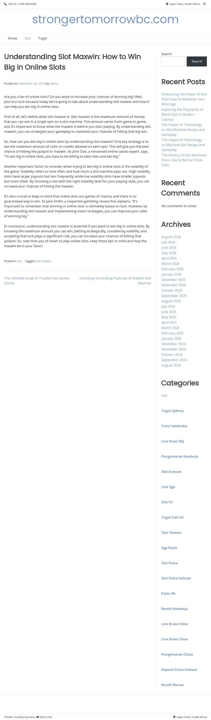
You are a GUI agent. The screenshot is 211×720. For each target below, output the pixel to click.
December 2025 (173, 279)
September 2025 (174, 295)
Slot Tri (167, 502)
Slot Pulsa (169, 563)
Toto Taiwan (171, 532)
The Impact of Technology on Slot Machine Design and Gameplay (183, 129)
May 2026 (168, 253)
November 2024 (173, 349)
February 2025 (172, 333)
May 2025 (168, 317)
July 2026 (168, 242)
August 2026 (171, 237)
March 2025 (170, 328)
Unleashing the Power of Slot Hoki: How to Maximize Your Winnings (184, 99)
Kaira (31, 717)
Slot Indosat (171, 471)
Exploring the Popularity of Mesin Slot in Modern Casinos (182, 114)
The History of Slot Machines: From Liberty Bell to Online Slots (184, 160)
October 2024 (171, 354)
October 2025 (171, 290)
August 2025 (171, 301)
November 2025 (173, 285)
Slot (27, 38)
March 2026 (170, 263)
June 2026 (169, 247)
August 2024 (171, 365)
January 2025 (171, 338)
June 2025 (169, 311)
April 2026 (169, 258)
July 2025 (168, 306)
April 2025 (169, 322)
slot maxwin (43, 261)
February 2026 (172, 269)
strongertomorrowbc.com (105, 19)
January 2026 (171, 274)
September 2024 (174, 360)
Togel (42, 38)
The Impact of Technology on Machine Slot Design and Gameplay (183, 145)
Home (12, 38)
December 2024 (173, 344)
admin (54, 83)
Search (166, 54)
